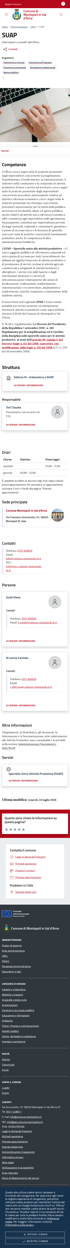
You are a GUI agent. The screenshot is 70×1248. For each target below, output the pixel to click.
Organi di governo (12, 945)
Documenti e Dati (11, 971)
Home (5, 26)
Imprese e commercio (13, 1041)
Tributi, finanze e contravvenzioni (20, 1026)
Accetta (37, 1241)
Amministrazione (19, 26)
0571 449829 (25, 550)
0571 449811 (13, 1112)
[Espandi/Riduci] (3, 77)
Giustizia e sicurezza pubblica (18, 1010)
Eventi (5, 1093)
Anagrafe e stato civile (14, 1000)
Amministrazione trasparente (18, 1152)
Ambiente (7, 1021)
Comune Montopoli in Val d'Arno (26, 510)
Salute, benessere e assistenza (19, 1036)
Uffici (33, 26)
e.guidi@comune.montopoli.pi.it (37, 622)
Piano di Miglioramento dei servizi (20, 1178)
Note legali (8, 1162)
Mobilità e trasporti (12, 995)
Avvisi (5, 1070)
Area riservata (10, 1173)
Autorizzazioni (10, 1005)
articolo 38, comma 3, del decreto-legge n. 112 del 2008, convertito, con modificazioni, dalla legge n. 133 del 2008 (32, 343)
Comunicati (8, 1065)
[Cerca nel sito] (61, 15)
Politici (5, 961)
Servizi (5, 151)
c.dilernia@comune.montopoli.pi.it (31, 687)
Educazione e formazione (15, 1015)
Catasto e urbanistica (13, 989)
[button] (13, 4)
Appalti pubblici (10, 1031)
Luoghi (5, 1088)
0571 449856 (29, 679)
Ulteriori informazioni (28, 385)
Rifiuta (37, 1234)
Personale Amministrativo (16, 966)
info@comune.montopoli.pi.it (23, 558)
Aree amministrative (13, 951)
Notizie (6, 1059)
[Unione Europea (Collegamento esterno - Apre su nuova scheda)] (35, 914)
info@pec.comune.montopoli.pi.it (25, 1122)
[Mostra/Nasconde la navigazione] (6, 14)
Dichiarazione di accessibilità (18, 1168)
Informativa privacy (12, 1157)
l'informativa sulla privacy (19, 1225)
